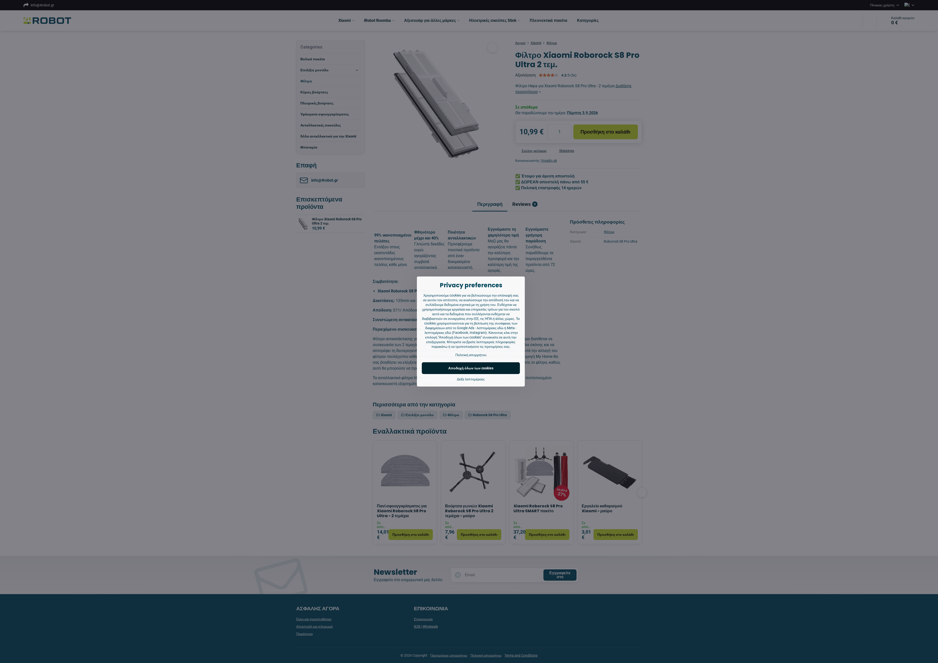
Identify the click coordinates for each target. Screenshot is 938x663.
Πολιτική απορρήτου (471, 355)
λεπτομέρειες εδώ (490, 328)
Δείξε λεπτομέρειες (471, 379)
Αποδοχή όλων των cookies (470, 368)
